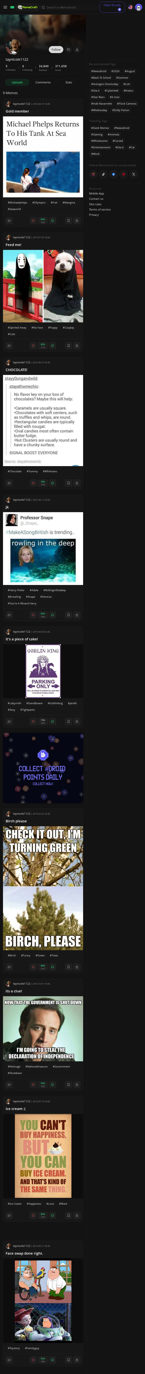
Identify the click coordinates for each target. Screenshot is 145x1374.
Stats (68, 82)
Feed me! (13, 244)
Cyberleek (112, 90)
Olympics (40, 202)
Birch (13, 955)
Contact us (96, 199)
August (130, 71)
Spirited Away (18, 327)
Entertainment (101, 147)
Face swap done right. (24, 1253)
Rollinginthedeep (55, 590)
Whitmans (51, 471)
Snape (31, 596)
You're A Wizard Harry (23, 603)
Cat (133, 147)
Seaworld (15, 209)
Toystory (15, 1348)
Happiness (34, 1203)
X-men (116, 97)
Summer (123, 77)
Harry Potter (17, 590)
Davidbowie (35, 703)
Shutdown (16, 1073)
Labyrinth (15, 703)
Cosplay (69, 327)
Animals (114, 134)
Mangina (69, 202)
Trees (55, 955)
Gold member (17, 111)
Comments (43, 82)
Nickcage (15, 1066)
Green (41, 955)
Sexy (12, 709)
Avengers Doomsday (105, 84)
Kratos (129, 90)
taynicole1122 (21, 103)
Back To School (102, 77)
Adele (34, 590)
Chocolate (16, 471)
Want (64, 1203)
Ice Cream (16, 1203)
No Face (38, 327)
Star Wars (99, 97)
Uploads (17, 82)
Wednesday (100, 110)
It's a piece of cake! (22, 639)
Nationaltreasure (37, 1066)
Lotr (127, 84)
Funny (26, 955)
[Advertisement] (115, 35)
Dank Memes (101, 128)
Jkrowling (15, 596)
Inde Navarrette (102, 103)
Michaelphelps (18, 202)
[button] (77, 49)
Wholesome (100, 140)
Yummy (33, 471)
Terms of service (100, 209)
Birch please (16, 821)
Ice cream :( (15, 1108)
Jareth (73, 703)
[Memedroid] (12, 7)
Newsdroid (99, 71)
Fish (55, 202)
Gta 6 (96, 90)
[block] (76, 220)
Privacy (94, 215)
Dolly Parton (121, 110)
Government (62, 1066)
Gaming (98, 134)
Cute (12, 334)
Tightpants (28, 709)
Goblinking (56, 703)
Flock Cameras (128, 103)
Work (96, 154)
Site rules (95, 204)
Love (51, 1203)
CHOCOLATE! (16, 369)
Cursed (118, 140)
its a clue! (14, 991)
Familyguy (33, 1348)
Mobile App (96, 193)
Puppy (54, 327)
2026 (116, 71)
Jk (7, 507)
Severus (47, 596)
